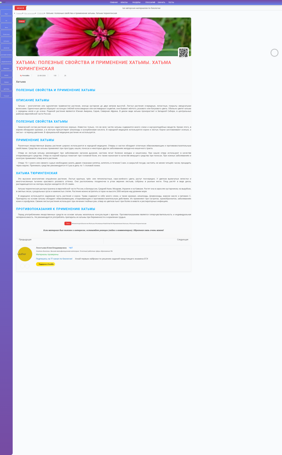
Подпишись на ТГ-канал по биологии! (54, 258)
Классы (124, 2)
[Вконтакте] (22, 266)
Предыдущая (25, 239)
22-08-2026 (41, 75)
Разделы (137, 2)
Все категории (30, 13)
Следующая (182, 239)
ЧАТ (71, 248)
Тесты (171, 2)
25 (65, 75)
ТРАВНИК (40, 13)
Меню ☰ (20, 8)
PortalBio (24, 75)
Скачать (161, 2)
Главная (114, 2)
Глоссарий (150, 2)
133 (55, 75)
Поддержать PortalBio (46, 264)
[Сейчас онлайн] (274, 52)
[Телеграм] (27, 266)
